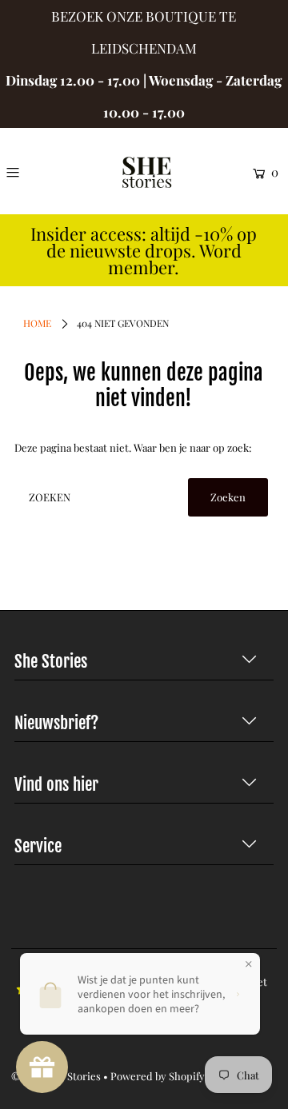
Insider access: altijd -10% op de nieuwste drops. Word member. (143, 250)
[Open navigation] (29, 172)
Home (37, 323)
